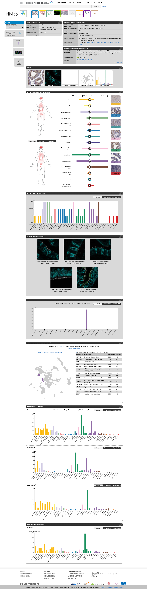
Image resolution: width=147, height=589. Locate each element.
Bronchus (107, 42)
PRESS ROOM (25, 576)
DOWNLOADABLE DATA (76, 573)
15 (76, 352)
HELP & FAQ (72, 578)
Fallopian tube (114, 42)
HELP (100, 2)
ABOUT (71, 2)
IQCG (77, 375)
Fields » (103, 6)
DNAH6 (78, 389)
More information (105, 587)
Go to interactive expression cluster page (50, 352)
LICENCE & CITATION (75, 576)
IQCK (77, 362)
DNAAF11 (79, 384)
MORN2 (78, 357)
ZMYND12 (79, 366)
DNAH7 (78, 391)
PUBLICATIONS (49, 578)
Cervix (81, 44)
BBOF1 (78, 394)
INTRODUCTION (49, 573)
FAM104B (79, 381)
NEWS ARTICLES (26, 573)
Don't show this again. (116, 587)
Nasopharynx (99, 42)
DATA (93, 2)
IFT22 (77, 364)
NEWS (79, 2)
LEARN (86, 2)
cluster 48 (61, 346)
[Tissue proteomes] (18, 53)
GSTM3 (78, 378)
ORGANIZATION (49, 576)
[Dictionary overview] (18, 44)
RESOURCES (61, 2)
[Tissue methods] (19, 63)
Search (96, 6)
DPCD (78, 370)
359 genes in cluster (74, 348)
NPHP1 (78, 387)
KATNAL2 (79, 359)
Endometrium (91, 42)
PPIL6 (78, 373)
